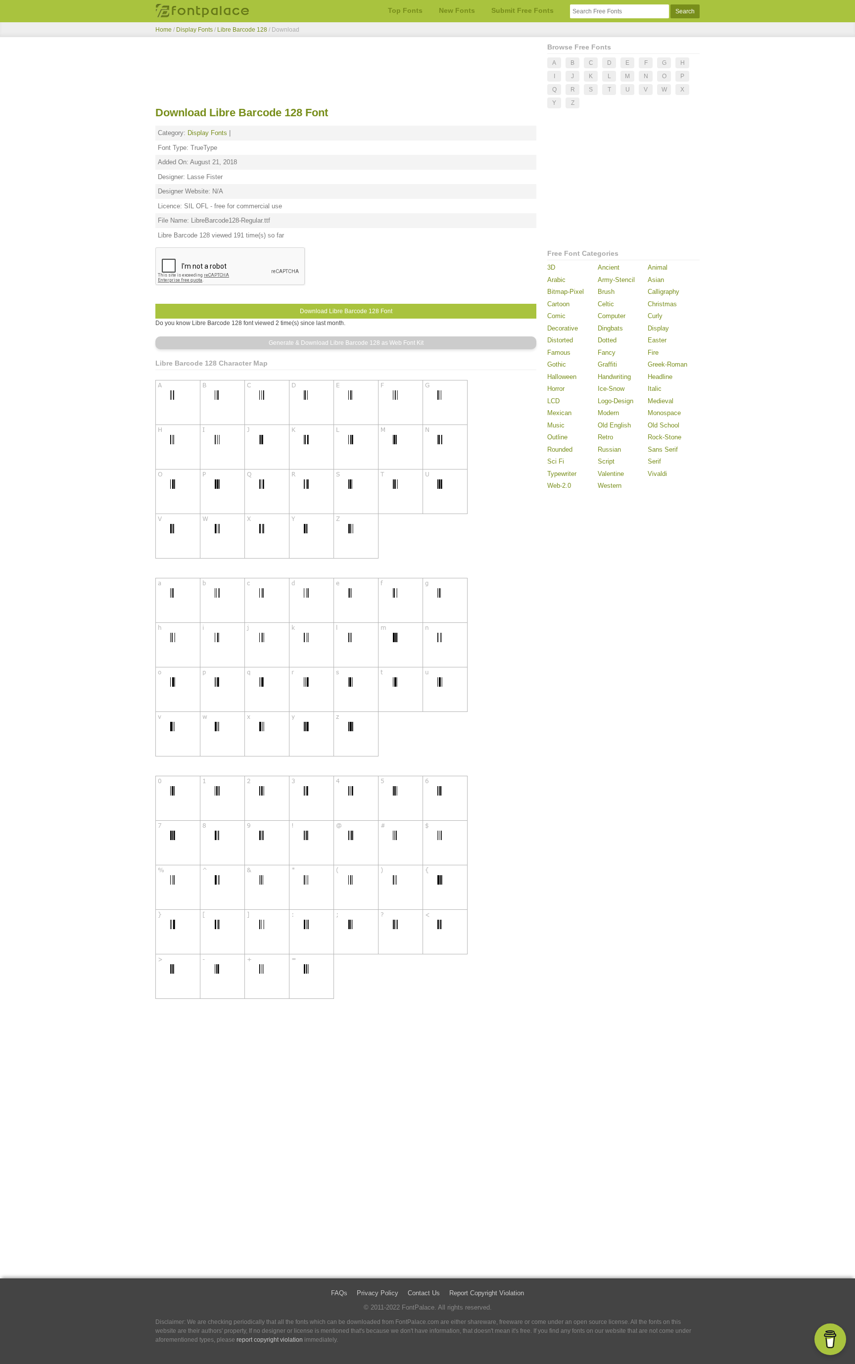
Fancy (607, 352)
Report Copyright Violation (486, 1293)
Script (606, 461)
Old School (663, 425)
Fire (653, 352)
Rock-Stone (664, 437)
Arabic (556, 279)
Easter (657, 340)
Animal (657, 267)
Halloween (561, 376)
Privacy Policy (377, 1293)
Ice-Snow (611, 388)
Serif (654, 461)
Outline (557, 437)
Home (163, 29)
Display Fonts (194, 29)
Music (556, 425)
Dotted (607, 340)
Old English (614, 425)
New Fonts (457, 10)
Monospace (664, 413)
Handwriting (614, 376)
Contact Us (424, 1293)
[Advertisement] (345, 73)
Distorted (560, 340)
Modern (608, 413)
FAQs (339, 1293)
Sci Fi (555, 461)
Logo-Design (615, 401)
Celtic (606, 304)
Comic (556, 316)
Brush (606, 291)
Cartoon (558, 304)
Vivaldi (657, 473)
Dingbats (610, 328)
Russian (609, 449)
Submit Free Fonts (522, 10)
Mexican (559, 413)
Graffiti (607, 364)
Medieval (660, 401)
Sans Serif (663, 449)
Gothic (556, 364)
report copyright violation (270, 1339)
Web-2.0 (559, 485)
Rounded (559, 449)
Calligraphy (663, 291)
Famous (558, 352)
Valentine (611, 473)
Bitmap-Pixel (565, 291)
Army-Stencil (616, 279)
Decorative (562, 328)
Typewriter (561, 473)
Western (609, 485)
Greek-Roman (667, 364)
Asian (656, 279)
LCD (553, 401)
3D (551, 267)
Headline (660, 376)
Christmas (662, 304)
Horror (556, 388)
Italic (655, 388)
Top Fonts (405, 10)
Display (658, 328)
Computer (611, 316)
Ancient (608, 267)
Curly (655, 316)
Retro (605, 437)
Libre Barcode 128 (243, 29)
